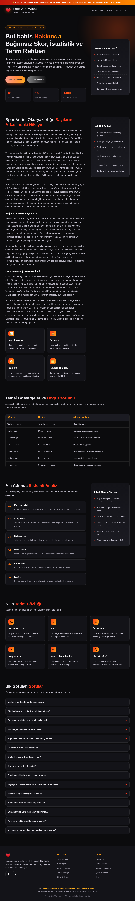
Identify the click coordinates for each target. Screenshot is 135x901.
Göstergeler (62, 864)
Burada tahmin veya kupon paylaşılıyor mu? (28, 812)
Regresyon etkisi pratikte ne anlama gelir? (27, 821)
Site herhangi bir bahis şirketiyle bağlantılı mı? (29, 711)
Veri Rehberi (62, 859)
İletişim (99, 877)
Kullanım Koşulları (103, 868)
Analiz (109, 10)
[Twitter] (15, 874)
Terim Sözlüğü (63, 872)
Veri (101, 10)
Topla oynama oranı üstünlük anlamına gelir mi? (30, 738)
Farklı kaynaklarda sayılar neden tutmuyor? (28, 775)
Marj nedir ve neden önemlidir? (22, 766)
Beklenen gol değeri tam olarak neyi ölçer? (27, 720)
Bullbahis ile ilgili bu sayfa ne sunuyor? (26, 702)
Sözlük (118, 10)
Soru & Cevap (63, 877)
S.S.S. (127, 10)
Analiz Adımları (63, 868)
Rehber (93, 10)
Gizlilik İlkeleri (101, 864)
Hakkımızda (101, 859)
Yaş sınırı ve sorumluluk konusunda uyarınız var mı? (32, 830)
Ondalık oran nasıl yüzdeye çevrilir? (24, 757)
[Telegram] (8, 874)
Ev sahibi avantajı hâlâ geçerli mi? (23, 748)
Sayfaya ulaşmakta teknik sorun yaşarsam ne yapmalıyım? (34, 784)
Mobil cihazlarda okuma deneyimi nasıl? (26, 803)
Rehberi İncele (15, 79)
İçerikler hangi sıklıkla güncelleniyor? (25, 793)
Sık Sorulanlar (37, 80)
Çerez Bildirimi (102, 872)
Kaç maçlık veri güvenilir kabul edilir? (25, 729)
